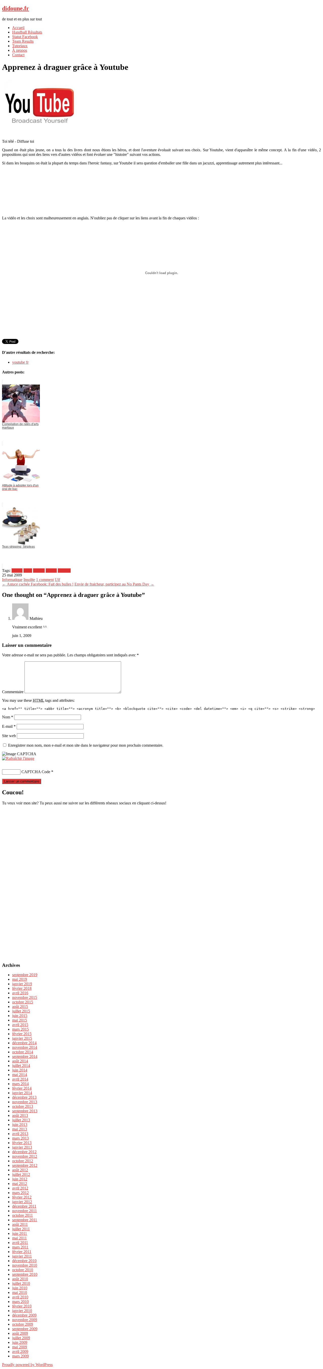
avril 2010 (20, 1297)
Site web (9, 736)
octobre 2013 (22, 1106)
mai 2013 (19, 1129)
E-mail (9, 726)
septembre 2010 (24, 1274)
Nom (7, 717)
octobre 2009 (22, 1324)
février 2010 (22, 1306)
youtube (64, 570)
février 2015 (22, 1034)
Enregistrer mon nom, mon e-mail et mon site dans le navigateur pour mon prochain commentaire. (85, 745)
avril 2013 (20, 1133)
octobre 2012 (22, 1161)
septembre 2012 (24, 1165)
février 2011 (21, 1251)
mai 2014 (19, 1074)
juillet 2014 (21, 1065)
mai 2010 (19, 1292)
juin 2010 (19, 1288)
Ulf (57, 579)
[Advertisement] (161, 179)
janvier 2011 (22, 1256)
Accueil (18, 27)
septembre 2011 (24, 1220)
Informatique (12, 579)
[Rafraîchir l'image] (18, 758)
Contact (18, 55)
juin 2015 (19, 1015)
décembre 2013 (24, 1097)
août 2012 (20, 1170)
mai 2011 (19, 1238)
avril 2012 (20, 1188)
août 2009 (20, 1333)
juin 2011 (19, 1233)
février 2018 (22, 988)
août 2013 (20, 1115)
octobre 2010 (22, 1270)
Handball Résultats (27, 32)
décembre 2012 (24, 1152)
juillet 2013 (21, 1120)
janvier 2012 (22, 1202)
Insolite (29, 579)
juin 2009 (19, 1342)
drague (17, 570)
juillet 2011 (21, 1229)
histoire (39, 570)
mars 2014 (20, 1084)
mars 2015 (20, 1029)
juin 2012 (19, 1179)
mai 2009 (19, 1347)
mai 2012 (19, 1183)
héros (27, 570)
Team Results (23, 41)
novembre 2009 (24, 1320)
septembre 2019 (24, 975)
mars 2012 (20, 1192)
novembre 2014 (24, 1047)
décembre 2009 (24, 1315)
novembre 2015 (24, 997)
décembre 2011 (24, 1206)
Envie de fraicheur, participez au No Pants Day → (114, 584)
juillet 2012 (21, 1174)
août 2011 (20, 1224)
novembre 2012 (24, 1156)
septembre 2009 (24, 1329)
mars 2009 (20, 1356)
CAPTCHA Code (35, 772)
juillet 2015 (21, 1011)
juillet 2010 (21, 1283)
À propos (19, 50)
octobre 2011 (22, 1215)
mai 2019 (19, 979)
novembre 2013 (24, 1102)
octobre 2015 (22, 1002)
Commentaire (12, 692)
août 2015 (20, 1006)
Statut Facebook (25, 37)
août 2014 (20, 1061)
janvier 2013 (22, 1147)
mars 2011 (20, 1247)
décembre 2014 (24, 1043)
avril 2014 (20, 1079)
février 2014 (22, 1088)
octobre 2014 (22, 1052)
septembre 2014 (24, 1056)
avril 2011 (20, 1242)
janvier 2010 (22, 1310)
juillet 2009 (21, 1338)
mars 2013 (20, 1138)
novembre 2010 (24, 1265)
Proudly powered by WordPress (27, 1364)
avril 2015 (20, 1025)
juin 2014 (19, 1070)
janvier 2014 (22, 1093)
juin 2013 (19, 1124)
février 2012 (22, 1197)
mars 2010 (20, 1301)
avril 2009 (20, 1351)
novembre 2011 (24, 1211)
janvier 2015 (22, 1038)
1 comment (45, 579)
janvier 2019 (22, 984)
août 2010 (20, 1279)
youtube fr (20, 362)
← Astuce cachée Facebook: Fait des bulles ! (37, 584)
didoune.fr (15, 8)
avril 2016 (20, 993)
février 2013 (22, 1143)
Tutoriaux (20, 46)
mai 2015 (19, 1020)
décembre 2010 (24, 1261)
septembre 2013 (24, 1111)
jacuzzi (51, 570)
